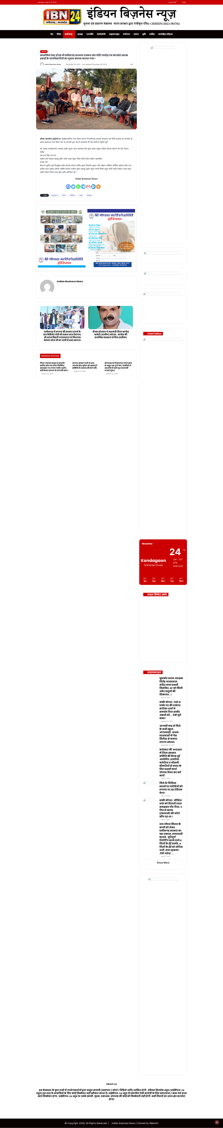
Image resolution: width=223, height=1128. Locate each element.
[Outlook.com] (93, 185)
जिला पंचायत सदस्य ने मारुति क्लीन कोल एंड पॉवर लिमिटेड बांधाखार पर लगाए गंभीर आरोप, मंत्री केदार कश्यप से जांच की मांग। (54, 367)
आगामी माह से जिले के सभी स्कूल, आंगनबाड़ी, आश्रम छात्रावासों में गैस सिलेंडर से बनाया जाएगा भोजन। (170, 734)
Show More (163, 862)
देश (51, 34)
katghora (55, 195)
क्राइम (80, 34)
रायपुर (80, 195)
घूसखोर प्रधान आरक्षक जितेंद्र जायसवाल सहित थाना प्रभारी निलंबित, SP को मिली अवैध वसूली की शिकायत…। (171, 686)
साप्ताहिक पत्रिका (165, 34)
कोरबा (63, 195)
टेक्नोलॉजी (101, 34)
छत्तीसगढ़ (68, 34)
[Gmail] (88, 185)
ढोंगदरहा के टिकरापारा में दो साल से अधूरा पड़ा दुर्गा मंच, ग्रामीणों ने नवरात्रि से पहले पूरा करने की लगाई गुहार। (118, 367)
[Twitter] (73, 185)
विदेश (59, 34)
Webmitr (153, 1123)
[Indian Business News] (111, 16)
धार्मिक (152, 34)
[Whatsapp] (78, 185)
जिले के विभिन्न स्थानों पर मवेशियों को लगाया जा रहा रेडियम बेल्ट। (171, 787)
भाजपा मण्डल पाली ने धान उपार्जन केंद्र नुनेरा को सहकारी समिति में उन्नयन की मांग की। (84, 365)
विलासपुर (89, 195)
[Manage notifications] (217, 1122)
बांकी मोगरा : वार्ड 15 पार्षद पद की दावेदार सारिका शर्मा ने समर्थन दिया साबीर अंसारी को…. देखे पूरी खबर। (170, 710)
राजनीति (89, 34)
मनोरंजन (126, 34)
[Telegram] (83, 185)
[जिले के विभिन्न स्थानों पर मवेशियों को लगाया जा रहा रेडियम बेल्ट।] (150, 786)
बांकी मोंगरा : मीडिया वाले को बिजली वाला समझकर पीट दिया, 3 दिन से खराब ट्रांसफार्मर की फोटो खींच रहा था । (170, 808)
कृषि (144, 34)
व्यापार (136, 34)
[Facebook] (68, 185)
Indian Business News (53, 64)
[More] (98, 185)
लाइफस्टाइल (114, 34)
